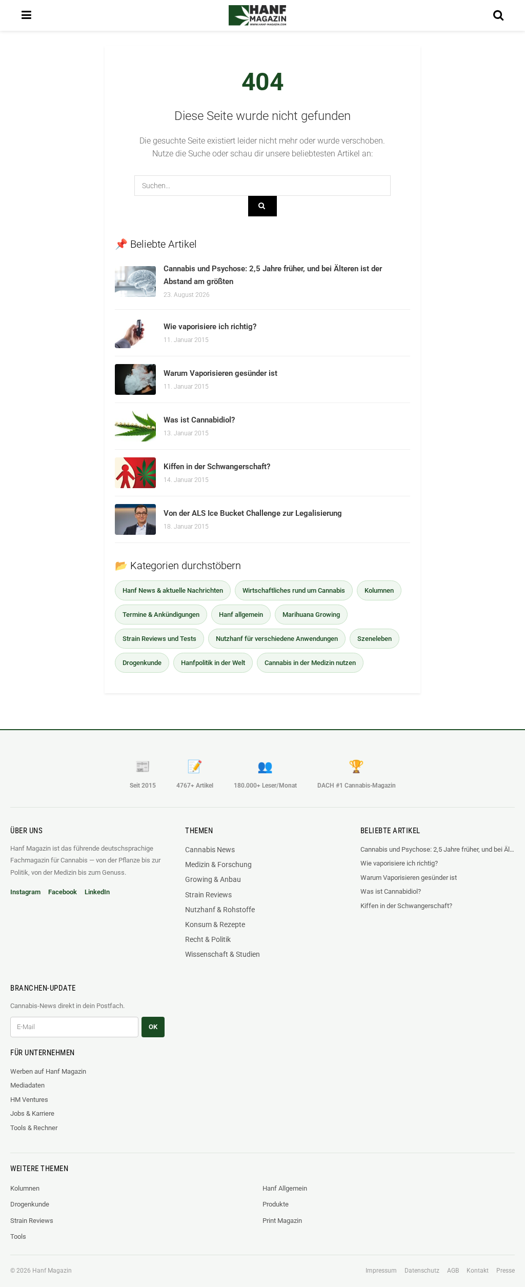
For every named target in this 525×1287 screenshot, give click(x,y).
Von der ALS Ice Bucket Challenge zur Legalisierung (253, 513)
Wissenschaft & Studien (222, 954)
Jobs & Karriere (32, 1113)
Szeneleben (374, 638)
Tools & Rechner (33, 1128)
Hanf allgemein (241, 614)
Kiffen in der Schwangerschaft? (217, 466)
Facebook (62, 892)
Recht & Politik (208, 939)
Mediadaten (27, 1085)
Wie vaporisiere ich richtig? (210, 326)
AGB (453, 1270)
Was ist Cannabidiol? (199, 420)
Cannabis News (210, 850)
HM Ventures (29, 1099)
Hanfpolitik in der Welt (213, 663)
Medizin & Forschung (218, 864)
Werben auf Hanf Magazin (48, 1071)
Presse (505, 1270)
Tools (18, 1236)
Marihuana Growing (311, 614)
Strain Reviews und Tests (159, 638)
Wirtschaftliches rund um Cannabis (294, 590)
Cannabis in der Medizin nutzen (310, 663)
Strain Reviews (208, 895)
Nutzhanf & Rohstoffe (220, 910)
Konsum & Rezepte (215, 924)
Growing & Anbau (213, 879)
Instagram (25, 892)
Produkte (275, 1204)
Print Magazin (282, 1220)
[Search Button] (498, 15)
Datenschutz (422, 1270)
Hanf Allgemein (284, 1188)
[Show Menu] (26, 15)
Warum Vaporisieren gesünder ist (220, 373)
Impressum (381, 1270)
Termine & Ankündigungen (161, 614)
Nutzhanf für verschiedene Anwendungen (277, 638)
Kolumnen (379, 590)
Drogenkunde (142, 663)
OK (153, 1027)
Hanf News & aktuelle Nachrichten (173, 590)
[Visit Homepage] (257, 15)
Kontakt (478, 1270)
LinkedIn (97, 892)
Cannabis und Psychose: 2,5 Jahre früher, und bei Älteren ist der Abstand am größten (437, 849)
